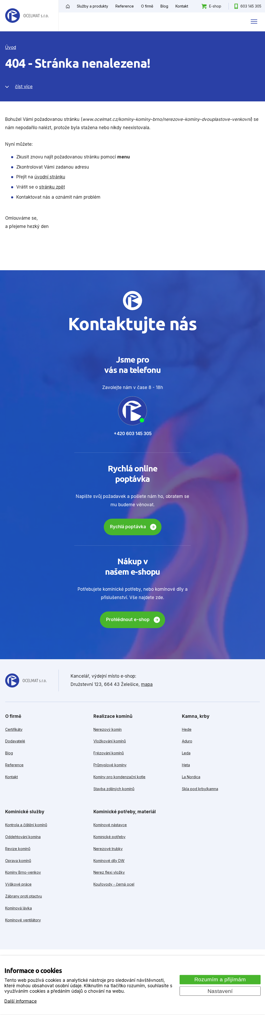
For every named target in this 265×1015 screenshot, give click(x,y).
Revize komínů (17, 848)
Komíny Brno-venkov (23, 872)
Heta (186, 765)
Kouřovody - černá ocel (113, 884)
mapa (147, 684)
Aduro (187, 741)
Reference (124, 6)
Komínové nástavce (110, 825)
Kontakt (181, 6)
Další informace (20, 1001)
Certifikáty (14, 729)
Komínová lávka (18, 908)
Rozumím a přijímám (220, 979)
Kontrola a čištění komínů (26, 825)
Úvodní (68, 6)
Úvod (10, 47)
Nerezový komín (107, 729)
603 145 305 (250, 6)
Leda (186, 753)
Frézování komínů (108, 753)
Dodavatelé (15, 741)
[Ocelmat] (27, 15)
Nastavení (220, 991)
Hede (187, 729)
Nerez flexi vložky (109, 872)
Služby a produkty (92, 6)
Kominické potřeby (109, 837)
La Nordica (191, 777)
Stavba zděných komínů (113, 789)
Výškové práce (18, 884)
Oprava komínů (18, 860)
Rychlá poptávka (128, 526)
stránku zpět (52, 187)
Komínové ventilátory (23, 920)
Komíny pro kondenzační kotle (119, 777)
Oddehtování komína (23, 837)
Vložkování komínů (109, 741)
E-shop (215, 6)
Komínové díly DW (108, 860)
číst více (24, 86)
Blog (164, 6)
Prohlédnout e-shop (128, 619)
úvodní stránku (49, 176)
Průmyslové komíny (110, 765)
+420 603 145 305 (133, 433)
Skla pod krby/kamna (200, 789)
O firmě (147, 6)
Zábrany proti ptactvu (23, 896)
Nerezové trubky (108, 848)
